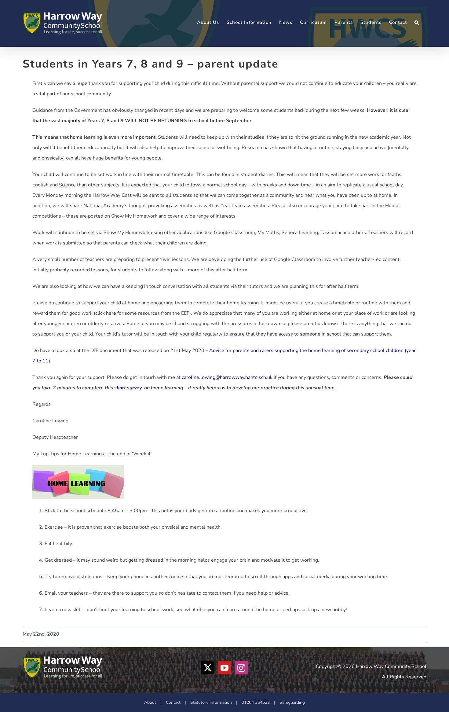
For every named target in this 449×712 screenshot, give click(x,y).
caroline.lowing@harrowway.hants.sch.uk (227, 377)
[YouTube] (224, 667)
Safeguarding (292, 702)
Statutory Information (211, 702)
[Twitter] (207, 667)
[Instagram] (241, 667)
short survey (128, 387)
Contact (173, 702)
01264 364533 (256, 702)
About (150, 702)
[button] (416, 22)
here (111, 313)
